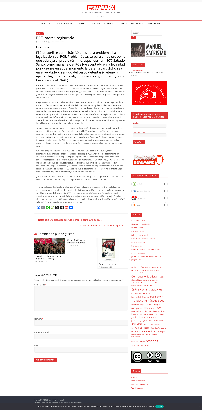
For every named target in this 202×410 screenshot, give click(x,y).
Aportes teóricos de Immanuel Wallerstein (145, 270)
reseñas (152, 341)
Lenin (145, 324)
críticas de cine (135, 283)
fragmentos (156, 296)
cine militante (136, 280)
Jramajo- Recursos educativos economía (146, 257)
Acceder (134, 377)
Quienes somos (137, 70)
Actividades (109, 24)
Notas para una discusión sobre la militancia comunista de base (69, 219)
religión (142, 342)
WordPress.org (137, 388)
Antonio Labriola (156, 267)
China (161, 277)
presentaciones (149, 331)
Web (36, 345)
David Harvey (145, 283)
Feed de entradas (138, 381)
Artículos (45, 24)
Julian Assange (148, 321)
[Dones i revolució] (108, 239)
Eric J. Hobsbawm (136, 293)
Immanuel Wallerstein (139, 311)
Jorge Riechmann (159, 314)
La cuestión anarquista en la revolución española (101, 225)
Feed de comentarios (139, 384)
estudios (147, 293)
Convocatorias (154, 24)
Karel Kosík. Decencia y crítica (143, 238)
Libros (122, 24)
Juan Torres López (136, 321)
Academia (96, 24)
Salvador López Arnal (139, 235)
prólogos (162, 331)
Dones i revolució (107, 264)
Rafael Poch (135, 342)
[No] (199, 406)
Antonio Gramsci (140, 267)
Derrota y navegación (139, 242)
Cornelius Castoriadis (150, 280)
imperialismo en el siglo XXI (157, 311)
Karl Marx (136, 324)
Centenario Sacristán (144, 276)
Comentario (40, 284)
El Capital (150, 285)
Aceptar (159, 406)
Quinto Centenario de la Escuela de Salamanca (145, 335)
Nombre (38, 319)
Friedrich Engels (138, 304)
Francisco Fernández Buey (147, 300)
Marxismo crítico (137, 231)
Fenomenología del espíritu (140, 297)
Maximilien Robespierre (158, 328)
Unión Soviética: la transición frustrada (77, 241)
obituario (135, 331)
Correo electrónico (43, 332)
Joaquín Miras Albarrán (145, 314)
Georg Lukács (137, 308)
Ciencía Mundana (138, 253)
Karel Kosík (158, 320)
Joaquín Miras (136, 260)
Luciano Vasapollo (154, 324)
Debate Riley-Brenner (157, 283)
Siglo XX (39, 34)
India (133, 314)
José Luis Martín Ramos (144, 317)
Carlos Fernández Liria (138, 273)
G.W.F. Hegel (153, 304)
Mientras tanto (137, 228)
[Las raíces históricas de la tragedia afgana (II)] (49, 239)
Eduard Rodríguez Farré (138, 285)
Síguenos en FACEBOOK (140, 224)
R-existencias (136, 246)
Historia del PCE (152, 308)
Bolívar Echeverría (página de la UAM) (146, 249)
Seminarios (81, 24)
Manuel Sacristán (140, 327)
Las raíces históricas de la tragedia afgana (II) (48, 257)
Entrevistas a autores (146, 289)
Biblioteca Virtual (64, 24)
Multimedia (136, 24)
